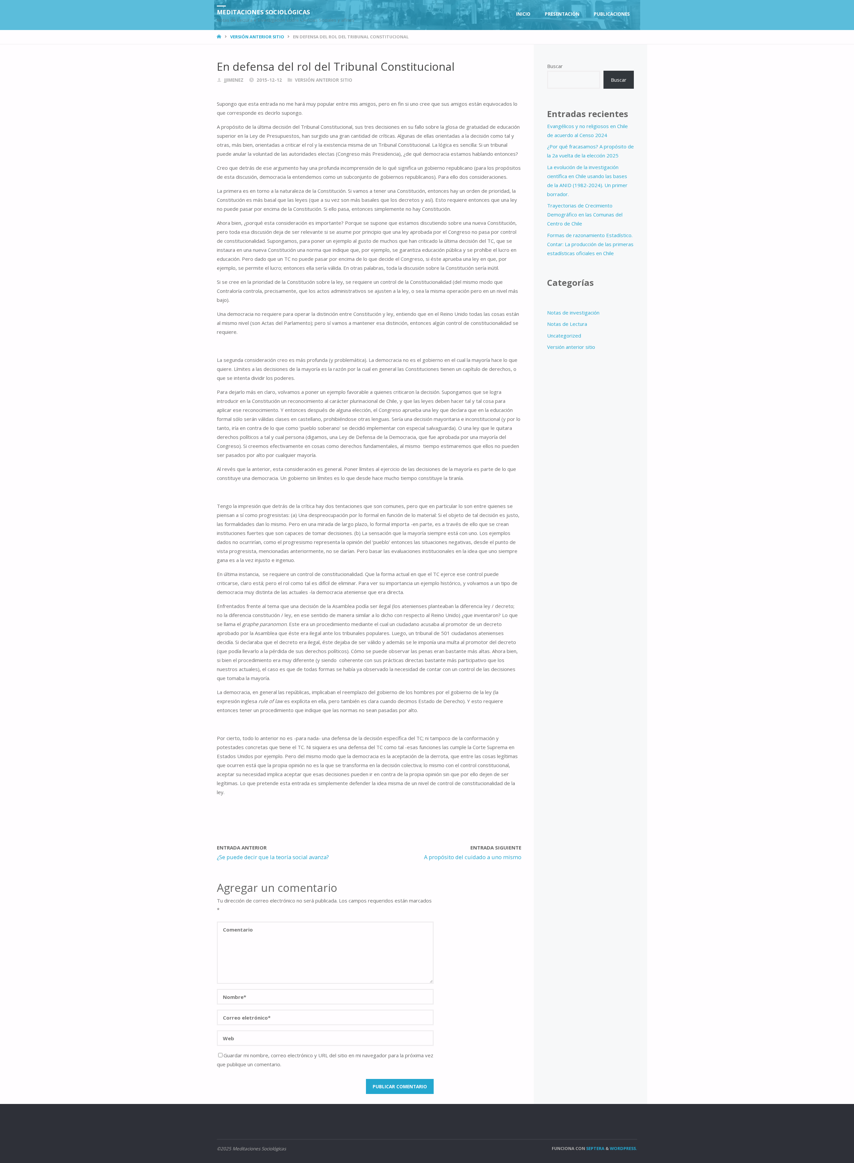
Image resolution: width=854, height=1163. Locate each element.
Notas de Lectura (567, 324)
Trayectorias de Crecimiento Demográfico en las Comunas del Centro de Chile (584, 214)
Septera (594, 1148)
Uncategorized (564, 335)
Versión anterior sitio (257, 37)
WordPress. (623, 1148)
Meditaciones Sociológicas (263, 12)
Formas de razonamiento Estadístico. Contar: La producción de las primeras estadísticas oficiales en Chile (590, 244)
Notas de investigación (573, 312)
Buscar (555, 66)
